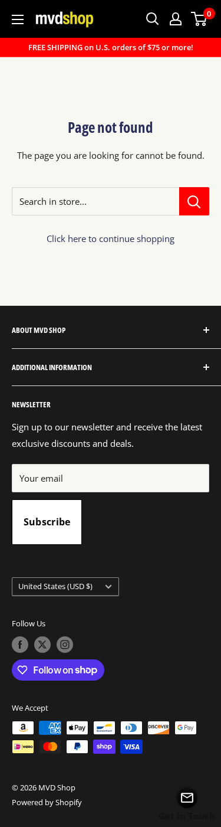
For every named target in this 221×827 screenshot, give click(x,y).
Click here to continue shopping (110, 238)
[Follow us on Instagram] (65, 644)
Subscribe (47, 521)
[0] (199, 19)
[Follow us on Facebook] (20, 644)
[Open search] (152, 18)
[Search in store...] (194, 201)
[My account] (176, 18)
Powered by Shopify (47, 802)
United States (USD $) (55, 586)
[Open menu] (18, 19)
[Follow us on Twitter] (42, 644)
